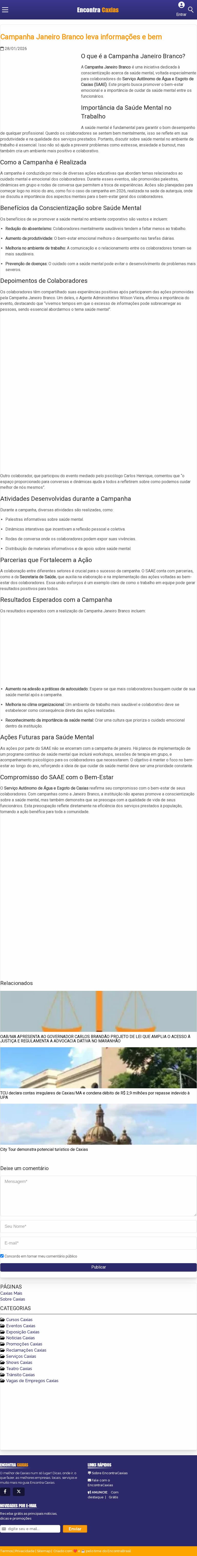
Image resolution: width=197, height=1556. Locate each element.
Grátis (113, 1497)
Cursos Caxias (19, 1319)
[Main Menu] (5, 10)
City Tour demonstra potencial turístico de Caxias (44, 1149)
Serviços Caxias (21, 1356)
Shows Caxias (19, 1362)
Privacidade (25, 1551)
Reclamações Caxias (26, 1350)
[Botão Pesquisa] (191, 10)
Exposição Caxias (23, 1332)
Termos (6, 1551)
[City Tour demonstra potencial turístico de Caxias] (98, 1124)
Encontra (98, 10)
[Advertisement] (38, 88)
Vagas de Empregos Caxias (32, 1380)
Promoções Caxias (24, 1344)
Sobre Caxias (12, 1299)
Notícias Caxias (20, 1337)
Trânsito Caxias (20, 1374)
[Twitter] (19, 1492)
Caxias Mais (11, 1293)
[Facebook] (5, 1492)
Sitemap (44, 1551)
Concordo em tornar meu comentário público (41, 1256)
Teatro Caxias (19, 1368)
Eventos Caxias (20, 1325)
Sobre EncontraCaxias (109, 1473)
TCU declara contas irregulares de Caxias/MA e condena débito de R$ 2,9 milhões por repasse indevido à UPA (95, 1095)
